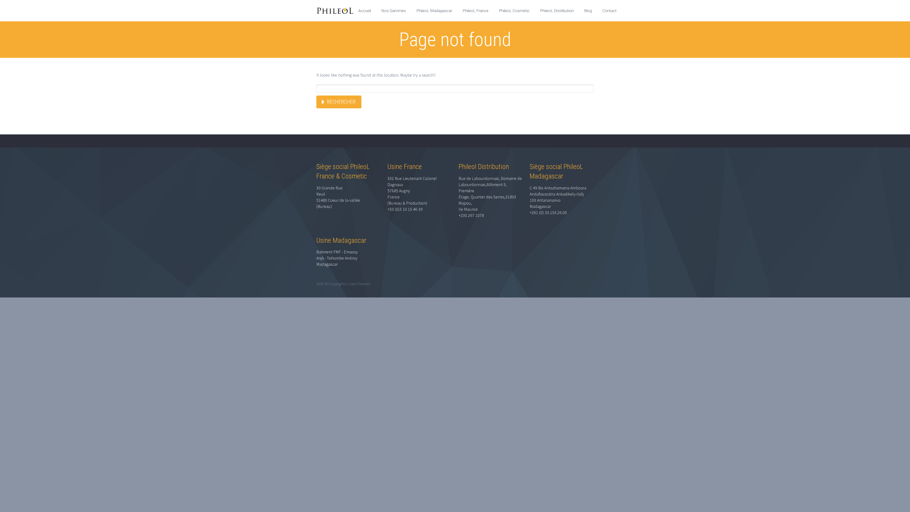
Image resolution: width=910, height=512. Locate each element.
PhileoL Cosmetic (514, 10)
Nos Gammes (393, 10)
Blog (588, 10)
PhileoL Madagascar (434, 10)
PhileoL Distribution (557, 10)
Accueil (364, 10)
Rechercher (341, 102)
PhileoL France (475, 10)
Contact (609, 10)
